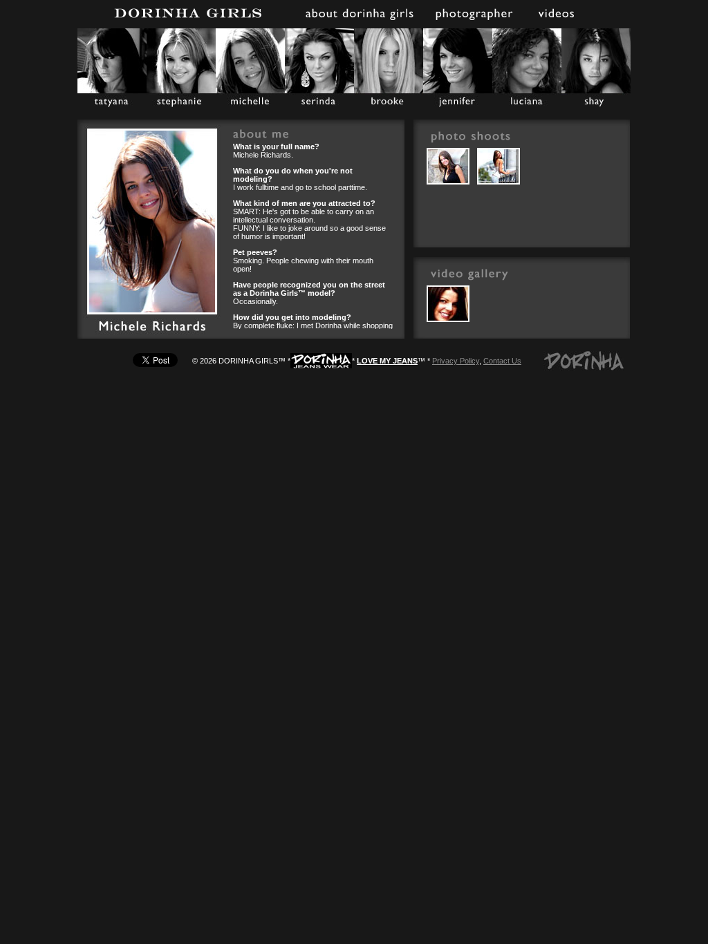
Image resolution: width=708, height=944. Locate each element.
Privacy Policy (455, 361)
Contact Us (502, 361)
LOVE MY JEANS (387, 361)
